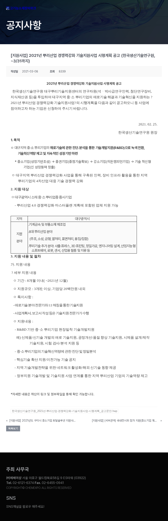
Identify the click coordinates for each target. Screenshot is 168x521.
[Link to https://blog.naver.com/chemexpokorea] (107, 503)
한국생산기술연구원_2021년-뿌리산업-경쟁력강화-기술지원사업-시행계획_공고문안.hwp (64, 411)
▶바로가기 (18, 399)
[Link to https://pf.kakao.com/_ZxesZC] (156, 503)
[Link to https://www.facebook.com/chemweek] (123, 503)
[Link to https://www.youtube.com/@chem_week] (91, 503)
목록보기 (13, 428)
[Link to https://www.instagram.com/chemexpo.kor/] (140, 503)
